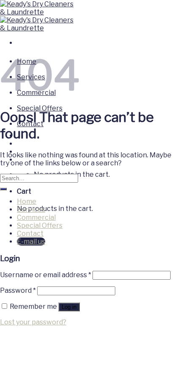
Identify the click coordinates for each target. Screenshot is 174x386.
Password (18, 290)
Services (31, 209)
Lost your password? (33, 322)
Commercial (36, 217)
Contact (30, 233)
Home (26, 201)
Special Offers (40, 108)
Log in (69, 307)
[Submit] (3, 189)
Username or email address (45, 275)
